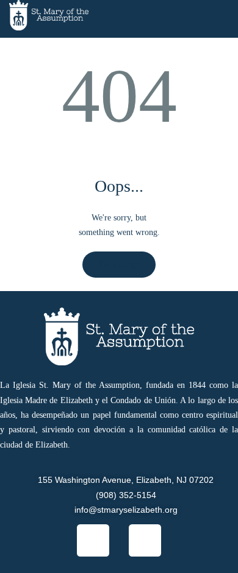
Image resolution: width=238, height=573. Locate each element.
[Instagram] (145, 540)
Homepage (119, 264)
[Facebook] (93, 540)
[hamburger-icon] (196, 20)
